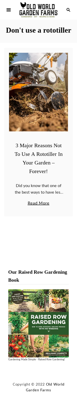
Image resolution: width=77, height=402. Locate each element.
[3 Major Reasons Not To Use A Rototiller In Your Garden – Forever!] (38, 92)
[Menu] (8, 10)
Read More (38, 204)
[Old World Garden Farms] (38, 10)
